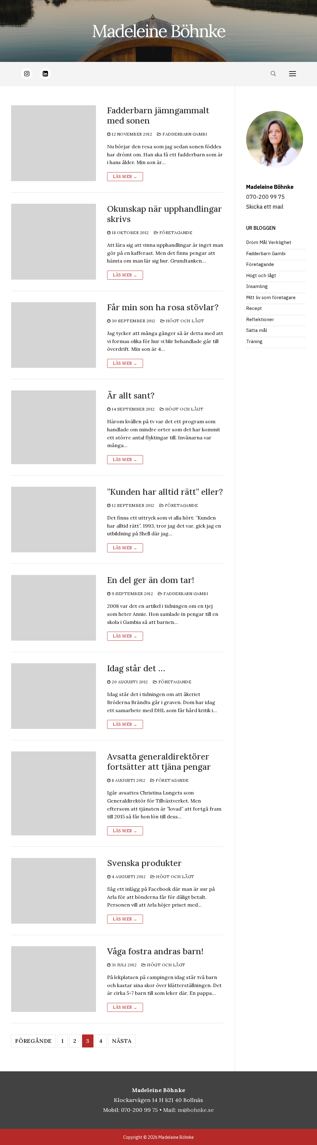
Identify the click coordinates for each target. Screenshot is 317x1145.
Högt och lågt (184, 321)
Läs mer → (125, 176)
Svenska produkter (144, 863)
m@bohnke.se (196, 1109)
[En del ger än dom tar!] (53, 608)
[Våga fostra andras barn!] (53, 979)
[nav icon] (292, 74)
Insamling (257, 286)
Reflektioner (260, 319)
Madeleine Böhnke (158, 31)
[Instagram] (26, 73)
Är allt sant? (130, 395)
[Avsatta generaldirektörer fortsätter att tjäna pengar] (53, 793)
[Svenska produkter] (53, 891)
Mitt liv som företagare (271, 297)
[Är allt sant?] (53, 427)
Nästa (122, 1040)
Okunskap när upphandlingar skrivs (164, 214)
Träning (254, 341)
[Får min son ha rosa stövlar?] (53, 335)
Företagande (175, 232)
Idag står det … (136, 668)
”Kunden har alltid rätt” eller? (165, 492)
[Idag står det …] (53, 696)
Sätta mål (256, 330)
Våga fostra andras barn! (155, 951)
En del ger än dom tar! (150, 580)
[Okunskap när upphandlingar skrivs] (53, 242)
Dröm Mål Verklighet (268, 242)
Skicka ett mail (264, 206)
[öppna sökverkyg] (273, 73)
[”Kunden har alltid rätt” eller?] (53, 519)
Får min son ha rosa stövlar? (163, 307)
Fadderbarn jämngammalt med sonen (158, 115)
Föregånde (33, 1040)
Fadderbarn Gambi (184, 134)
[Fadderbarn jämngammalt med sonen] (53, 143)
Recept (254, 308)
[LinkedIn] (45, 73)
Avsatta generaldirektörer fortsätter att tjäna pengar (159, 761)
